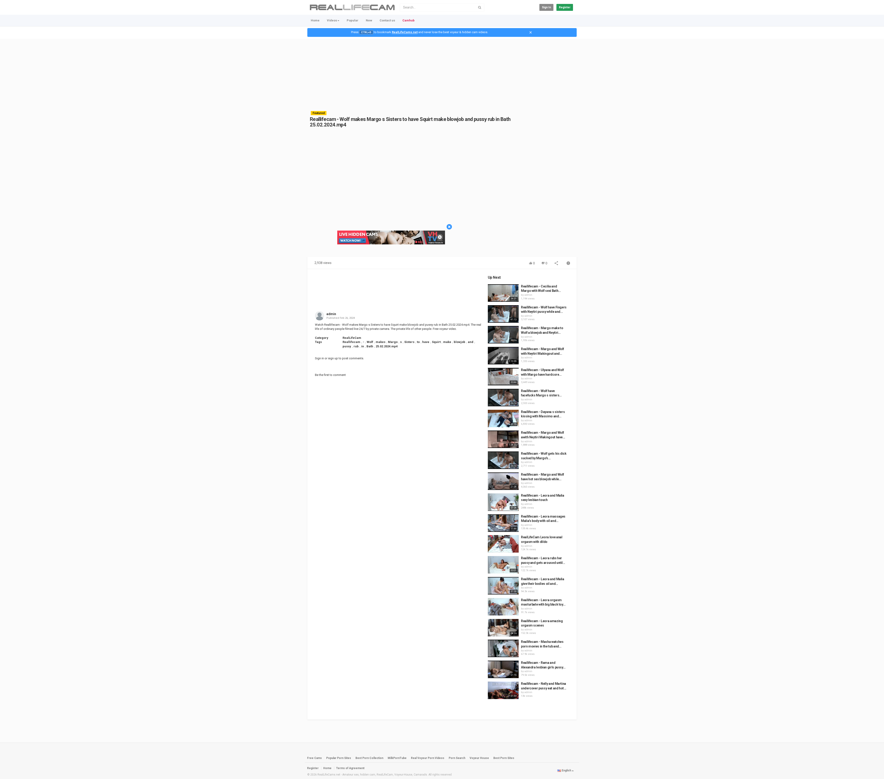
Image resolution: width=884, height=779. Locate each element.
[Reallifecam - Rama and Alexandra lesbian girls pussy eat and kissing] (503, 669)
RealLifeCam (352, 338)
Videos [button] (332, 20)
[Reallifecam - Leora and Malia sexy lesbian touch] (503, 502)
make (447, 342)
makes (380, 342)
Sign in (546, 7)
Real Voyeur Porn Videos (428, 758)
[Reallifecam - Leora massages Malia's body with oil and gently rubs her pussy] (503, 523)
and (470, 342)
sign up (333, 358)
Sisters (409, 342)
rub (356, 346)
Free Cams (314, 758)
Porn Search (457, 758)
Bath (369, 346)
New (369, 20)
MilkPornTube (397, 758)
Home (315, 20)
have (425, 342)
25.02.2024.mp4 (387, 346)
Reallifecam (351, 342)
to (418, 342)
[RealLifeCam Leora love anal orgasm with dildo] (503, 544)
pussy (347, 346)
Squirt (436, 342)
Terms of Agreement (350, 768)
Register (564, 7)
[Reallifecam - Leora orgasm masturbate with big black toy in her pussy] (503, 606)
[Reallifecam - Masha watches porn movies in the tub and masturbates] (503, 648)
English (566, 770)
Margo (393, 342)
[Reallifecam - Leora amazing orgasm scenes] (503, 627)
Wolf (370, 342)
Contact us (387, 20)
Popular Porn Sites (338, 758)
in (362, 346)
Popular (352, 20)
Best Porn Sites (503, 758)
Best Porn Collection (369, 758)
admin (331, 314)
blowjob (459, 342)
